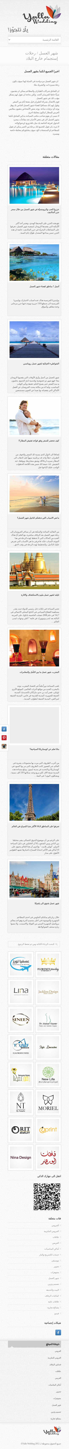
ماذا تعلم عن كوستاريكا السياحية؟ (44, 749)
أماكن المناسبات (51, 1249)
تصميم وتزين (53, 1284)
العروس (55, 1225)
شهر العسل (48, 53)
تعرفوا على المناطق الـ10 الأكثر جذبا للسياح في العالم (35, 826)
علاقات (56, 1237)
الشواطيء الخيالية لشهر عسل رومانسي (41, 363)
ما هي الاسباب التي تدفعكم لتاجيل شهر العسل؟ (38, 518)
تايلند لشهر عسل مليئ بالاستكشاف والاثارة (40, 595)
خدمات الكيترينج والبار (49, 1254)
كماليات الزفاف (52, 1296)
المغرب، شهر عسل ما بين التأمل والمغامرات (39, 672)
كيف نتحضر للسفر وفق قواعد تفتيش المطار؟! (38, 440)
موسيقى (55, 1260)
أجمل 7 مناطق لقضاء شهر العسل (44, 286)
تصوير (56, 1266)
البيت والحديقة (52, 1290)
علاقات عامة (53, 1301)
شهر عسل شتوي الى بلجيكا (47, 903)
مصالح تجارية (53, 1307)
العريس (55, 1243)
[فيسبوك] (58, 1332)
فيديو (56, 1313)
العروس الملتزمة (51, 1231)
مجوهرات (55, 1272)
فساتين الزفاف (55, 1364)
